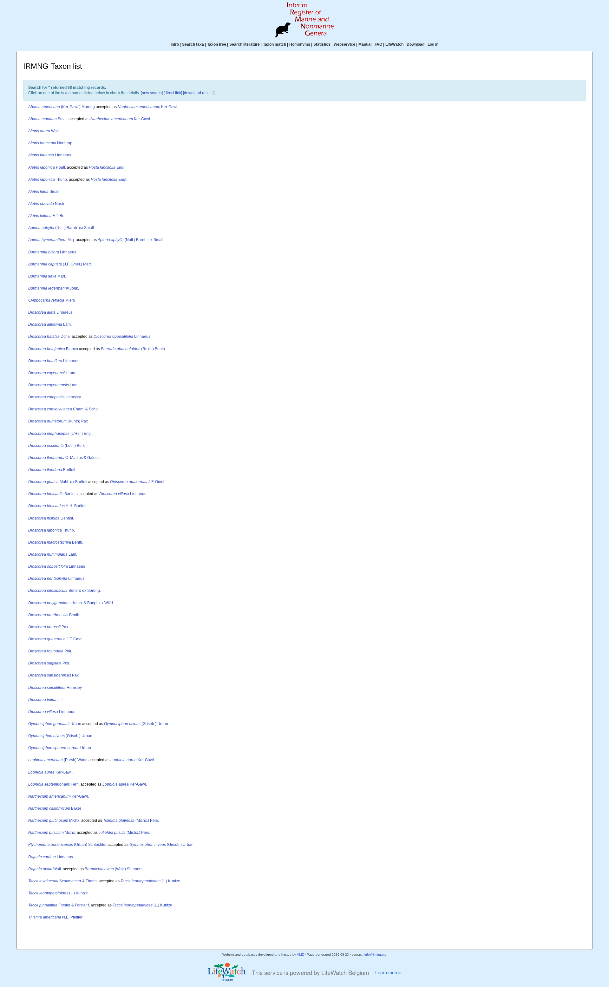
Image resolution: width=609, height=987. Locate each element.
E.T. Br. (46, 215)
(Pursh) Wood (58, 760)
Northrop (50, 143)
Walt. (44, 131)
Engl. (107, 167)
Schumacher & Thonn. (63, 881)
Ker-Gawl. (148, 107)
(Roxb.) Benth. (133, 349)
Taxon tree (216, 44)
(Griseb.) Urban (136, 724)
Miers (51, 300)
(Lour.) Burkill (58, 445)
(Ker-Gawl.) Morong (61, 107)
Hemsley (54, 397)
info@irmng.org (375, 954)
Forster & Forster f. (59, 905)
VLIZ (300, 954)
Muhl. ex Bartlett (57, 482)
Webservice (344, 44)
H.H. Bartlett (57, 506)
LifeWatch (394, 44)
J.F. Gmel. (137, 482)
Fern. (54, 784)
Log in (433, 44)
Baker (54, 808)
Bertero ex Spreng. (64, 590)
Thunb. (48, 179)
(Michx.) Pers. (131, 820)
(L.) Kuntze (150, 881)
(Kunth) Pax (58, 421)
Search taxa (193, 44)
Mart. (47, 276)
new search (152, 93)
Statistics (322, 44)
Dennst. (51, 518)
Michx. (54, 820)
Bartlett (51, 469)
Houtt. (47, 167)
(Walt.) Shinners (113, 869)
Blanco (53, 349)
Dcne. (49, 336)
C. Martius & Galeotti (64, 457)
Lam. (50, 324)
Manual (364, 44)
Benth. (55, 542)
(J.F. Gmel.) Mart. (60, 264)
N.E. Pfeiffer (55, 917)
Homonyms (299, 44)
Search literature (244, 44)
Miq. (51, 240)
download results (198, 93)
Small (48, 119)
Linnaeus (49, 155)
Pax (48, 627)
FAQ (378, 44)
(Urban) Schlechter (67, 844)
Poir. (50, 651)
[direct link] (173, 93)
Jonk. (53, 288)
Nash (46, 203)
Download (415, 44)
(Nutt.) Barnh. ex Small (61, 228)
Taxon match (274, 44)
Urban (54, 724)
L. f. (45, 699)
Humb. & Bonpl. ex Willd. (71, 603)
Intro (175, 44)
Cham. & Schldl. (64, 409)
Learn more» (388, 972)
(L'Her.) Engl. (60, 433)
